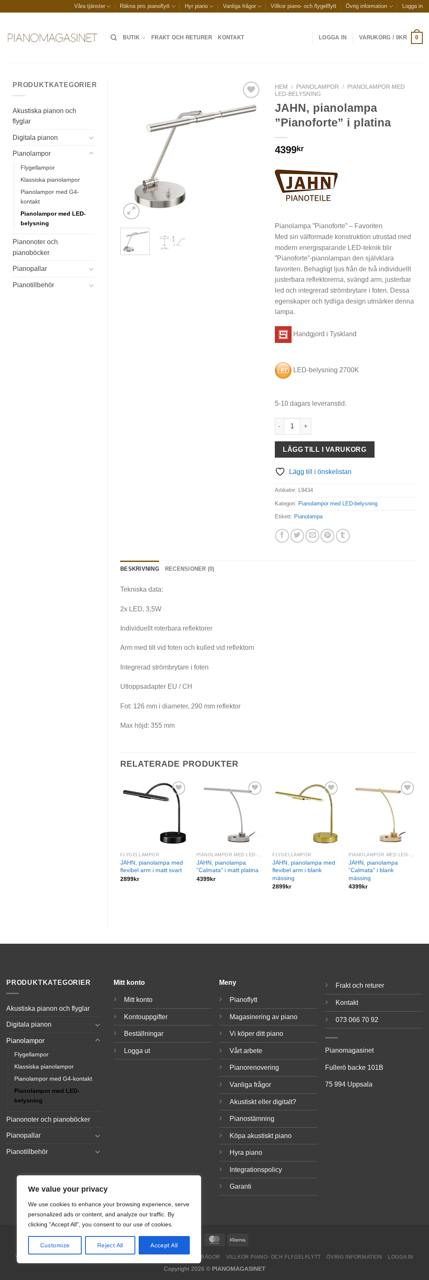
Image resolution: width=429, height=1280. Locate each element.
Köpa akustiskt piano (261, 1135)
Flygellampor (38, 167)
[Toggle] (91, 137)
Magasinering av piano (263, 1016)
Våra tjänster (89, 6)
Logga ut (137, 1050)
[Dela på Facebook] (282, 536)
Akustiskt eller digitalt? (263, 1101)
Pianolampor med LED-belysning (53, 218)
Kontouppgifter (146, 1016)
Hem (281, 87)
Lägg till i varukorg (324, 449)
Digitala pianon (35, 137)
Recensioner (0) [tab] (189, 569)
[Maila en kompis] (312, 536)
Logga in (412, 6)
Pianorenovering (254, 1067)
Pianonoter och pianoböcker (35, 247)
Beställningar (143, 1033)
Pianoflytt (243, 999)
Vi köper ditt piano (256, 1033)
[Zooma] (131, 211)
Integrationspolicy (256, 1169)
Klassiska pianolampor (50, 179)
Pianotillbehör (33, 284)
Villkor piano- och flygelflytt (303, 6)
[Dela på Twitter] (297, 536)
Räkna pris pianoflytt (145, 6)
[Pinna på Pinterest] (327, 536)
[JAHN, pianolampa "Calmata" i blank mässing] (382, 813)
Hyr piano (196, 6)
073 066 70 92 (357, 1019)
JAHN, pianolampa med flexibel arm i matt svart (151, 866)
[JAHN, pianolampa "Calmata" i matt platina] (230, 813)
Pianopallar (30, 268)
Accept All (164, 1245)
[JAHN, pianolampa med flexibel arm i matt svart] (154, 813)
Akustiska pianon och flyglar (44, 116)
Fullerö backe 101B (354, 1067)
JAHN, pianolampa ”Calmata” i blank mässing (373, 870)
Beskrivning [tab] (139, 569)
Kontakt (231, 37)
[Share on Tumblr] (343, 536)
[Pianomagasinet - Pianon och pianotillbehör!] (52, 38)
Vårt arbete (246, 1050)
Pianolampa (308, 516)
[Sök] (114, 38)
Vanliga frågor (239, 6)
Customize (55, 1245)
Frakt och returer (181, 37)
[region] (109, 1219)
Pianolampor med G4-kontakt (50, 196)
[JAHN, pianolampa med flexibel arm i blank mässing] (306, 813)
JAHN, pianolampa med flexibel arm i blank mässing (303, 870)
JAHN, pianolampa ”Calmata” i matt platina (227, 866)
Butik (131, 37)
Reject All (110, 1245)
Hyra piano (246, 1152)
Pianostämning (252, 1118)
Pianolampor (32, 153)
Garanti (240, 1186)
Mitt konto (138, 999)
